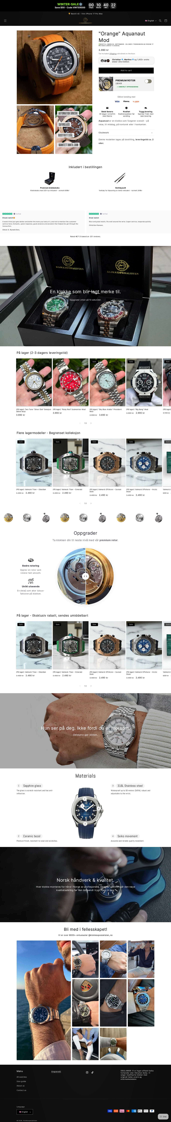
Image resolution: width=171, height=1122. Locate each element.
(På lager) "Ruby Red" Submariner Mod (69, 409)
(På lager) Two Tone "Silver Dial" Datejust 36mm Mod (33, 410)
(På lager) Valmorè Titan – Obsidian (31, 489)
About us (21, 1086)
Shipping (113, 54)
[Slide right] (91, 423)
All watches (22, 1077)
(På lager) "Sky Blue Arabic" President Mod (106, 410)
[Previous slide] (3, 202)
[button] (5, 20)
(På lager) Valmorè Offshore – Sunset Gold (106, 490)
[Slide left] (80, 423)
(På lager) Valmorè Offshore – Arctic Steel (141, 490)
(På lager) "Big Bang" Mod (137, 409)
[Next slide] (168, 202)
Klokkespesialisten (30, 1121)
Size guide (21, 1081)
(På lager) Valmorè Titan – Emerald (67, 489)
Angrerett (56, 1071)
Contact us (21, 1090)
